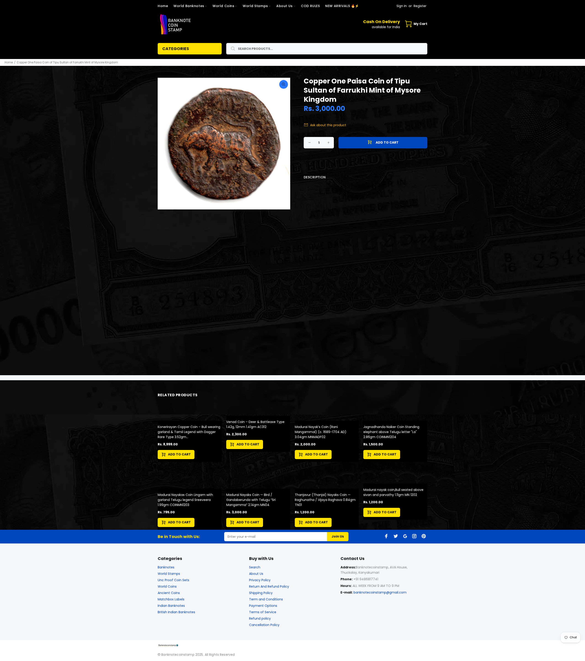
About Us (256, 573)
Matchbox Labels (171, 599)
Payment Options (263, 605)
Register (420, 6)
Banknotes (166, 567)
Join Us (338, 536)
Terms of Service (262, 612)
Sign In (401, 6)
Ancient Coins (169, 593)
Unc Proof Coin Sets (173, 580)
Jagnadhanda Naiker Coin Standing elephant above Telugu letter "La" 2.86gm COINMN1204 (391, 432)
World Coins (167, 586)
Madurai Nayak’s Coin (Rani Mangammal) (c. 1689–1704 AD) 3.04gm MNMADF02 (320, 432)
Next (283, 143)
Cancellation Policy (264, 625)
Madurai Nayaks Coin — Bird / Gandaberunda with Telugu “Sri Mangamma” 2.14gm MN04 (251, 499)
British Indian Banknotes (176, 612)
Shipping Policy (261, 593)
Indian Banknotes (171, 605)
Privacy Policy (260, 580)
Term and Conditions (266, 599)
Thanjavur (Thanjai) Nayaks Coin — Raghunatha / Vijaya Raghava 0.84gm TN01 (325, 499)
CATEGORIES (175, 48)
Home (9, 62)
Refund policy (260, 618)
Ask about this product (328, 125)
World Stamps (169, 573)
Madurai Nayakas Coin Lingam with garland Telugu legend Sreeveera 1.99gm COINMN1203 (185, 499)
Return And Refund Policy (269, 586)
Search (254, 567)
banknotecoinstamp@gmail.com (380, 592)
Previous (164, 143)
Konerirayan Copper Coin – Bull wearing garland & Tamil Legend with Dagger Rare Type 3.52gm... (189, 432)
